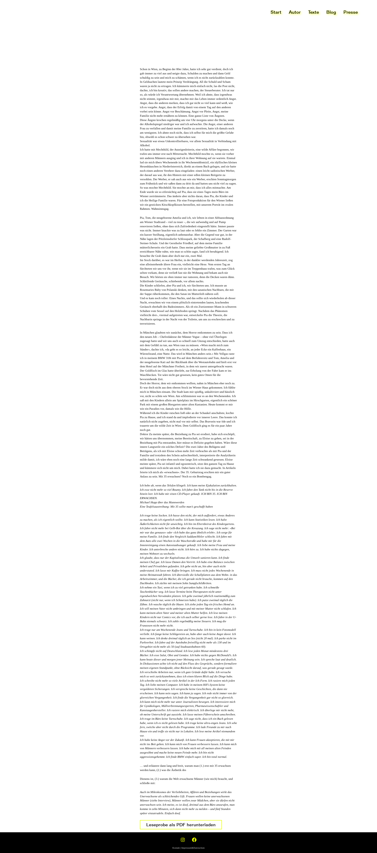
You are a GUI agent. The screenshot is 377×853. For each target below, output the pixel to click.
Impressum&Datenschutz (193, 848)
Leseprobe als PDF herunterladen (181, 824)
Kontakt (176, 848)
